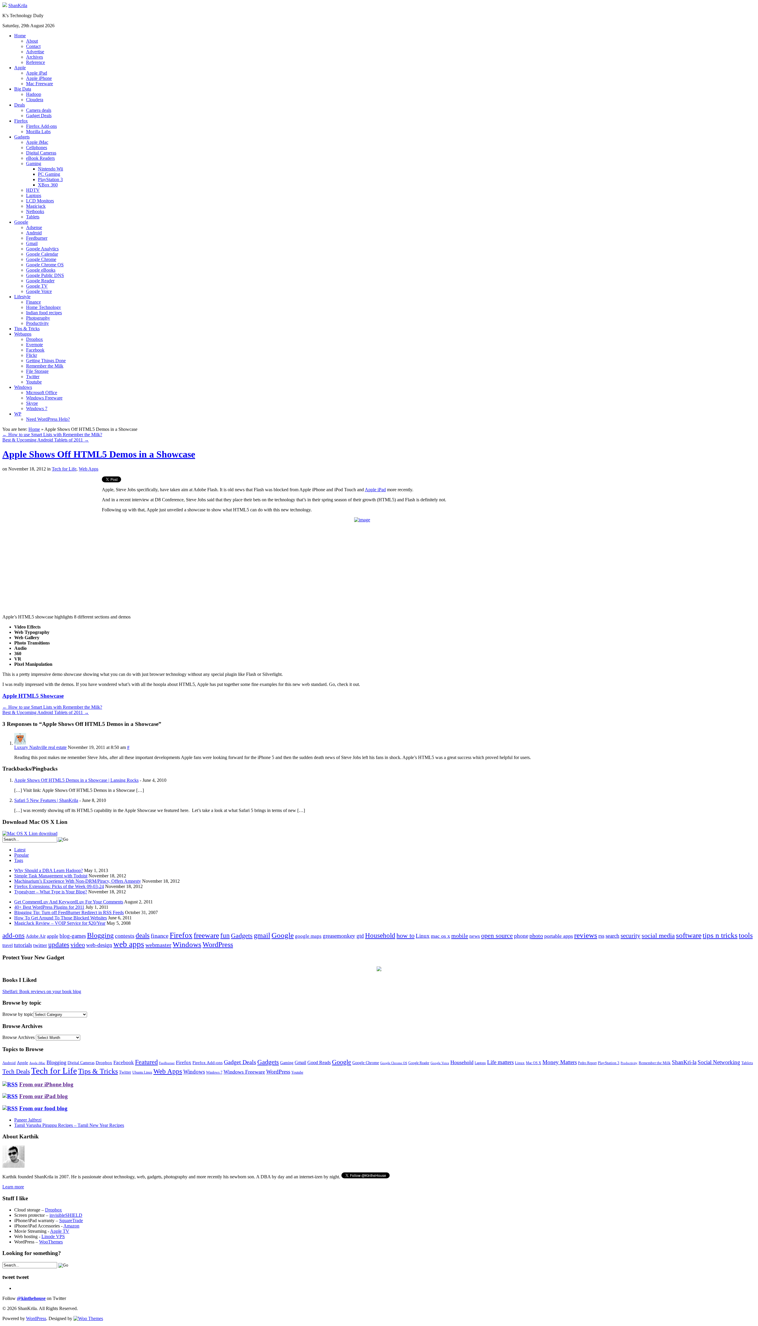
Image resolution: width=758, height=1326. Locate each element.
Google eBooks (40, 270)
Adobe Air (36, 936)
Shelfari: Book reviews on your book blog (41, 991)
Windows (23, 387)
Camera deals (38, 110)
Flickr (31, 355)
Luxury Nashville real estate (40, 747)
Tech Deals (16, 1071)
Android (34, 232)
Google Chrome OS (45, 264)
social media (658, 935)
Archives (34, 56)
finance (159, 935)
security (630, 935)
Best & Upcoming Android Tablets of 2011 (45, 439)
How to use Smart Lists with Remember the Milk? (52, 434)
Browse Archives (18, 1037)
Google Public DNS (45, 275)
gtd (360, 936)
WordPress (218, 944)
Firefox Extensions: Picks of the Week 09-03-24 (59, 886)
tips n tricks (720, 935)
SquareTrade (71, 1220)
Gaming (33, 163)
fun (225, 935)
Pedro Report (587, 1063)
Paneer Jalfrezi (27, 1119)
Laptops (33, 195)
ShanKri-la (684, 1062)
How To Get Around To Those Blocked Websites (60, 917)
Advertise (35, 51)
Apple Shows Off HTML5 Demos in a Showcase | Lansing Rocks (76, 780)
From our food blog (43, 1108)
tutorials (23, 945)
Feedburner (36, 238)
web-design (99, 945)
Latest (19, 849)
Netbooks (35, 211)
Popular (21, 855)
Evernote (34, 344)
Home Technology (43, 307)
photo (536, 935)
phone (521, 936)
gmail (262, 935)
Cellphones (36, 147)
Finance (33, 301)
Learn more (13, 1186)
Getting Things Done (46, 360)
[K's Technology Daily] (4, 5)
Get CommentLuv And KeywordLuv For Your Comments (68, 901)
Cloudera (34, 99)
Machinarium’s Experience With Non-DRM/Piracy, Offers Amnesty (77, 881)
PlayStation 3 (50, 179)
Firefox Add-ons (41, 126)
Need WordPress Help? (48, 419)
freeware (206, 935)
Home (20, 35)
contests (124, 935)
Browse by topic (17, 1014)
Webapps (22, 333)
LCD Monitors (40, 200)
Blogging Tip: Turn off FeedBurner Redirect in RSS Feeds (69, 912)
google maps (308, 936)
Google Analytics (42, 248)
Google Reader (40, 280)
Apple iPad (36, 72)
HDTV (33, 190)
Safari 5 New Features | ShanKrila (46, 800)
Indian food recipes (44, 312)
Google (21, 222)
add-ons (13, 935)
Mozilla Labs (38, 131)
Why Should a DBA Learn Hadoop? (48, 870)
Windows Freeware (44, 397)
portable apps (558, 936)
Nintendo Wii (50, 168)
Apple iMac (37, 142)
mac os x (440, 936)
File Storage (37, 371)
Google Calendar (42, 254)
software (688, 935)
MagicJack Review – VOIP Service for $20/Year (59, 923)
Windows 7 (36, 408)
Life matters (500, 1062)
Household (380, 935)
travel (7, 945)
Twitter (32, 376)
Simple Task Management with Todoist (50, 875)
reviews (585, 935)
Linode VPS (53, 1236)
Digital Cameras (41, 152)
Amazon (71, 1225)
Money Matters (559, 1062)
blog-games (73, 936)
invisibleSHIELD (65, 1215)
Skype (32, 403)
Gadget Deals (39, 115)
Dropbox (34, 339)
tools (746, 935)
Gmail (32, 243)
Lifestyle (22, 296)
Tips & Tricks (27, 328)
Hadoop (33, 94)
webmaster (158, 945)
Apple (20, 67)
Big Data (22, 88)
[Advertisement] (52, 517)
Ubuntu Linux (142, 1072)
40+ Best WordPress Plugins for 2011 (49, 907)
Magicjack (36, 206)
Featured (146, 1062)
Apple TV (59, 1231)
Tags (18, 860)
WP (17, 413)
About (32, 40)
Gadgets (22, 136)
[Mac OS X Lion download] (29, 833)
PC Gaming (49, 174)
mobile (459, 935)
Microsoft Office (41, 392)
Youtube (34, 381)
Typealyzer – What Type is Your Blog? (50, 891)
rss (601, 936)
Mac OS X (533, 1063)
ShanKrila (17, 5)
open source (497, 935)
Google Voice (39, 291)
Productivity (37, 323)
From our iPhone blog (46, 1084)
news (474, 936)
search (612, 936)
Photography (38, 317)
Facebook (35, 349)
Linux (423, 936)
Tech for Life (64, 468)
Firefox (21, 120)
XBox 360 (48, 184)
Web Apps (88, 468)
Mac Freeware (39, 83)
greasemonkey (339, 936)
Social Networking (719, 1062)
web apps (128, 944)
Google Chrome (41, 259)
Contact (33, 46)
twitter (40, 945)
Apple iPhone (39, 78)
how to (405, 935)
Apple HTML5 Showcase (33, 696)
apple (52, 936)
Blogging (100, 935)
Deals (19, 104)
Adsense (34, 227)
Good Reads (319, 1062)
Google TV (37, 286)
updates (58, 944)
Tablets (32, 216)
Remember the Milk (44, 365)
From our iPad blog (43, 1096)
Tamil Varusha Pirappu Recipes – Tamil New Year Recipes (69, 1125)
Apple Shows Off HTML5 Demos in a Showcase (98, 454)
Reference (35, 62)
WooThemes (51, 1241)
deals (143, 935)
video (77, 944)
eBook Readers (40, 158)
